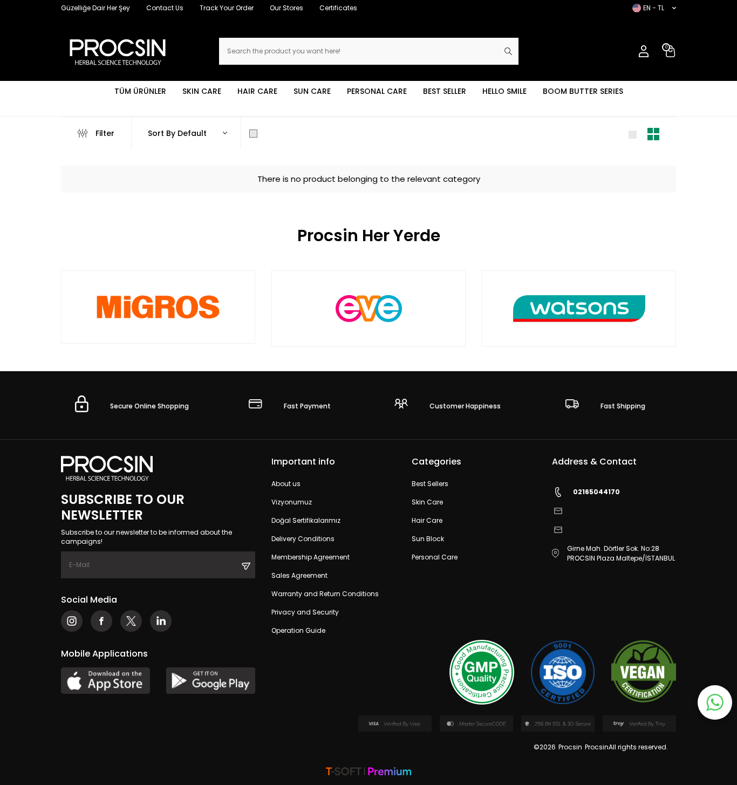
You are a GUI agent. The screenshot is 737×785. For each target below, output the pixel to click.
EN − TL (653, 7)
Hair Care (427, 520)
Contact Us (164, 7)
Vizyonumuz (291, 502)
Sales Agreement (299, 575)
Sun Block (428, 538)
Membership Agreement (310, 557)
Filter (104, 133)
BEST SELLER (444, 91)
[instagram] (72, 621)
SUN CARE (312, 91)
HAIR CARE (257, 91)
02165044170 (596, 491)
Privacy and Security (305, 612)
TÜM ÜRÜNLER (140, 91)
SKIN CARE (201, 91)
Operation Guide (298, 630)
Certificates (338, 7)
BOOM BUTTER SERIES (583, 91)
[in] (161, 621)
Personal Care (435, 557)
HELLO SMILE (504, 91)
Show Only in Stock (298, 133)
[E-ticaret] (368, 772)
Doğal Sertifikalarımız (305, 520)
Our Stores (286, 7)
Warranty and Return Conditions (325, 593)
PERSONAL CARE (377, 91)
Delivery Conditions (303, 538)
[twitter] (131, 621)
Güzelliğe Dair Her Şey (95, 7)
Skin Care (427, 502)
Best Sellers (430, 483)
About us (286, 483)
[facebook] (101, 621)
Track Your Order (227, 7)
